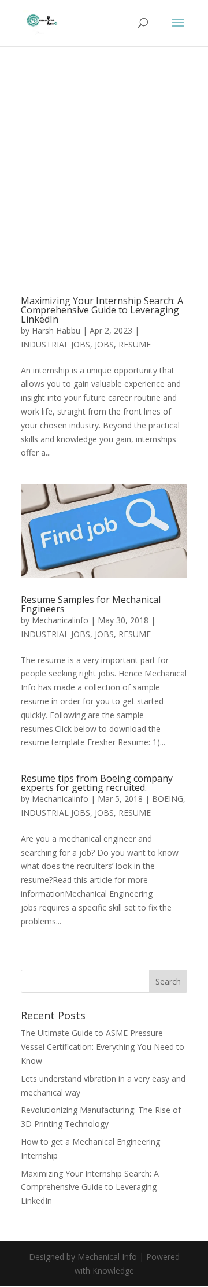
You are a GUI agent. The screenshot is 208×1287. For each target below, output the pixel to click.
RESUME (134, 344)
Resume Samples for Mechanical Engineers (91, 604)
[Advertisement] (104, 187)
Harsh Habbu (56, 330)
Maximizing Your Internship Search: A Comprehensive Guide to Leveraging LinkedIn (102, 310)
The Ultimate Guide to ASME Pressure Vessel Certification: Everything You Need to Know (102, 1046)
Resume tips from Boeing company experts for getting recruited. (97, 783)
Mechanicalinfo (60, 620)
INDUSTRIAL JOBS (55, 344)
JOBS (104, 344)
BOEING (167, 798)
